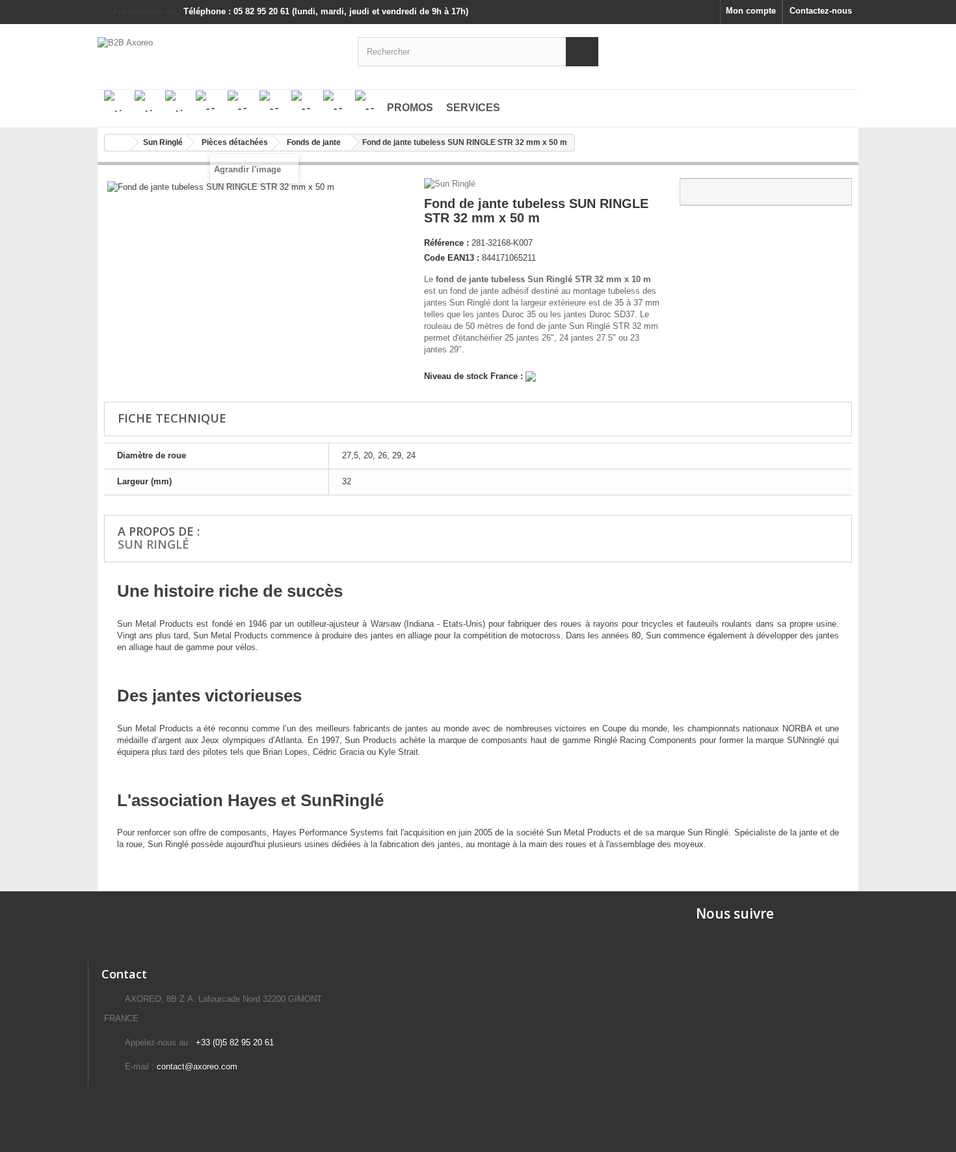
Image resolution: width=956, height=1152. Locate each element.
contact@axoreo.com (197, 1066)
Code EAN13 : (451, 258)
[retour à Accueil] (117, 143)
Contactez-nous (821, 11)
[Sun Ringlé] (451, 184)
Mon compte (751, 11)
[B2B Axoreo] (218, 50)
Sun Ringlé (153, 544)
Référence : (446, 243)
